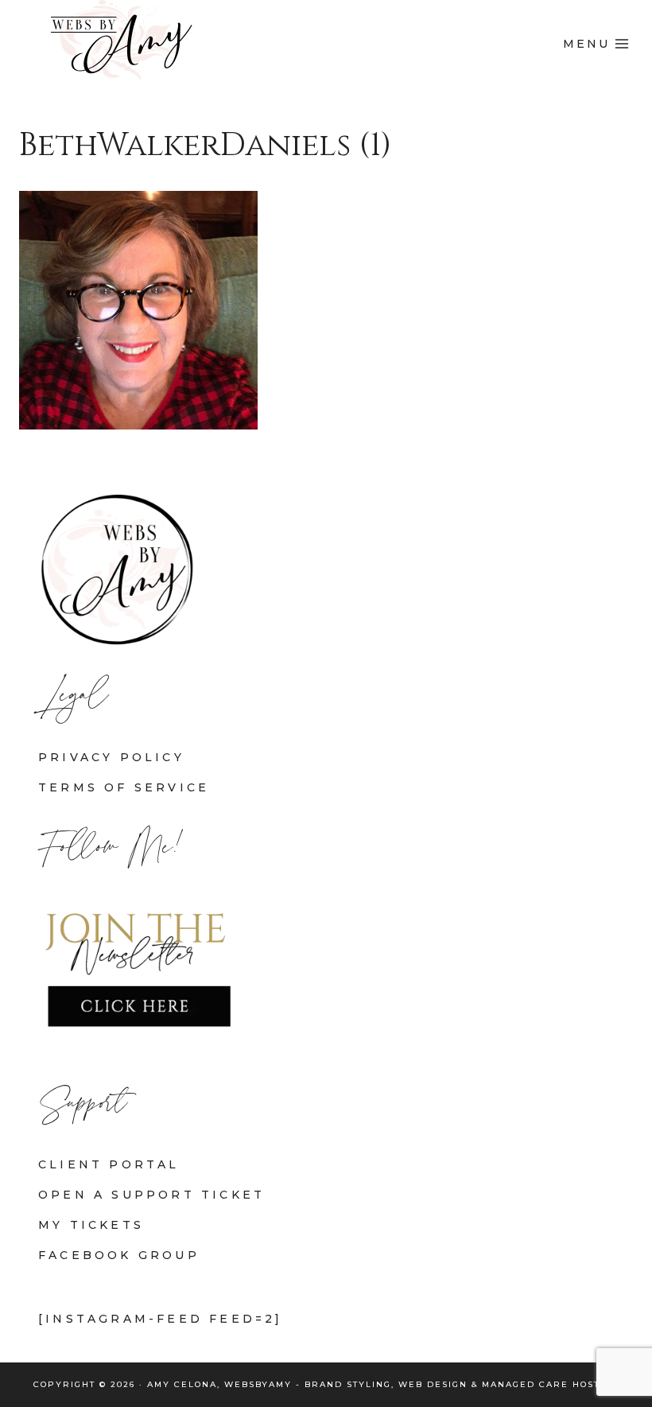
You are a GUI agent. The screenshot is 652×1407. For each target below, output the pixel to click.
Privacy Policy (111, 757)
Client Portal (109, 1164)
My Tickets (91, 1225)
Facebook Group (119, 1255)
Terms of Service (123, 787)
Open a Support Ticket (151, 1194)
